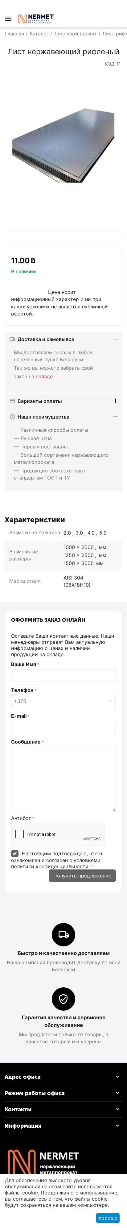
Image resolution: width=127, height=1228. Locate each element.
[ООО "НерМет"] (35, 18)
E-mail (19, 716)
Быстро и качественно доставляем (64, 953)
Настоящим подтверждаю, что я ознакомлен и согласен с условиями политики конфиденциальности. (56, 859)
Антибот (21, 818)
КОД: (110, 64)
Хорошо (108, 1218)
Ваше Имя (23, 664)
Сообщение (26, 742)
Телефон (22, 690)
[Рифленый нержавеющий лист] (63, 145)
